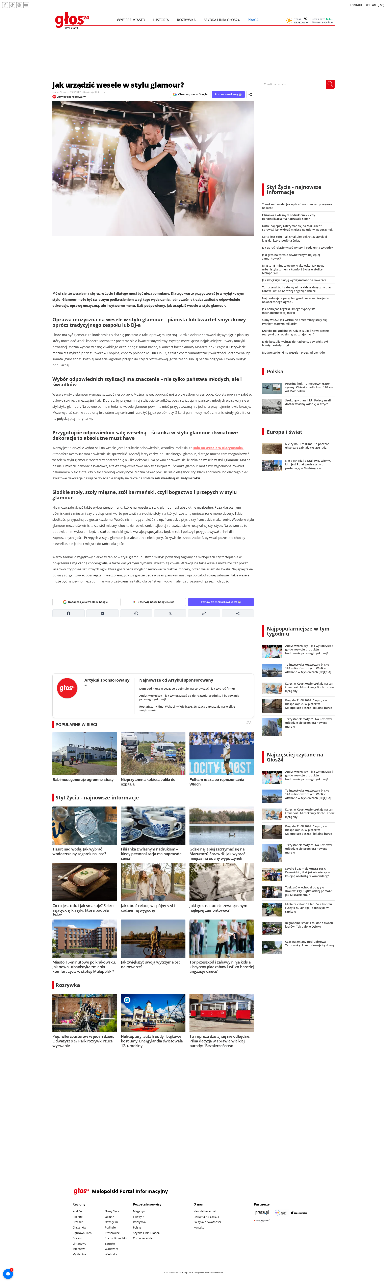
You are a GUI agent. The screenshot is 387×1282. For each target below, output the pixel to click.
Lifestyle (138, 1217)
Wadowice (112, 1249)
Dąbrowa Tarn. (83, 1233)
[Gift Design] (262, 1220)
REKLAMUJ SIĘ (374, 5)
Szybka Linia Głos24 (222, 19)
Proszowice (112, 1233)
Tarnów (110, 1243)
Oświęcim (111, 1222)
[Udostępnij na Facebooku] (68, 613)
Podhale (110, 1227)
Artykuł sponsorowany (71, 96)
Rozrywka (186, 19)
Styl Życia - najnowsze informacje (97, 797)
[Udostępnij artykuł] (250, 94)
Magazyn (139, 1211)
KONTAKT (356, 5)
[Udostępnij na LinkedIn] (102, 613)
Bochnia (78, 1217)
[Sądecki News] (281, 1213)
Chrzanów (79, 1227)
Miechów (79, 1249)
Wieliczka (111, 1254)
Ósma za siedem (144, 1238)
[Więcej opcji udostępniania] (238, 613)
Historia (161, 19)
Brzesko (78, 1222)
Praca (253, 19)
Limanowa (79, 1243)
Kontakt (199, 1227)
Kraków (77, 1211)
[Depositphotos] (299, 1213)
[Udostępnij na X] (170, 613)
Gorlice (77, 1238)
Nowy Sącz (112, 1211)
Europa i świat (284, 431)
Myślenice (79, 1254)
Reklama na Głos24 (206, 1217)
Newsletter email (205, 1211)
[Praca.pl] (262, 1213)
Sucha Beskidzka (116, 1238)
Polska (275, 371)
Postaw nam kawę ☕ (228, 94)
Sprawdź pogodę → (322, 22)
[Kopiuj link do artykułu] (204, 613)
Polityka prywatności (207, 1222)
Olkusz (109, 1217)
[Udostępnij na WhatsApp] (136, 613)
